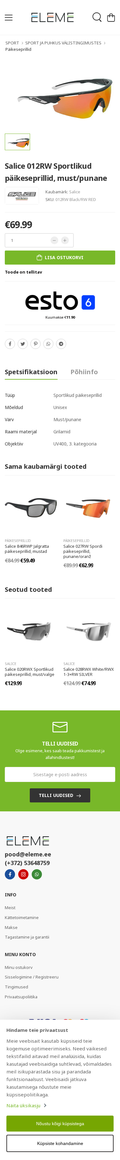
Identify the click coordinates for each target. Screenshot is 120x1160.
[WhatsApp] (48, 344)
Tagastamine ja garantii (27, 937)
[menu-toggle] (8, 17)
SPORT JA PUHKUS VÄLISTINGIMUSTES (63, 43)
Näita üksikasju (23, 1105)
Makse (11, 927)
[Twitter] (23, 344)
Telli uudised (56, 795)
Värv (9, 419)
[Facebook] (10, 344)
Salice (74, 192)
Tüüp (10, 395)
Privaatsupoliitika (21, 997)
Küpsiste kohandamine (60, 1143)
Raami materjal (21, 432)
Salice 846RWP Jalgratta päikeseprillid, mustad (27, 548)
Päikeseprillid (18, 49)
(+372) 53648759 (27, 863)
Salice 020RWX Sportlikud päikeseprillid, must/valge (29, 671)
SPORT (12, 43)
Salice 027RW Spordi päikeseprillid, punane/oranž (82, 551)
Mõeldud (14, 407)
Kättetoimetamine (22, 917)
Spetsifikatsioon (31, 371)
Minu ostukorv (19, 967)
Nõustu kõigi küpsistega (60, 1123)
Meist (10, 907)
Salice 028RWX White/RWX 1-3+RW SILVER (88, 671)
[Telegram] (61, 344)
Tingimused (16, 987)
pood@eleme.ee (28, 854)
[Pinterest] (35, 344)
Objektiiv (14, 444)
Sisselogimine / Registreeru (32, 977)
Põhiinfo (84, 371)
